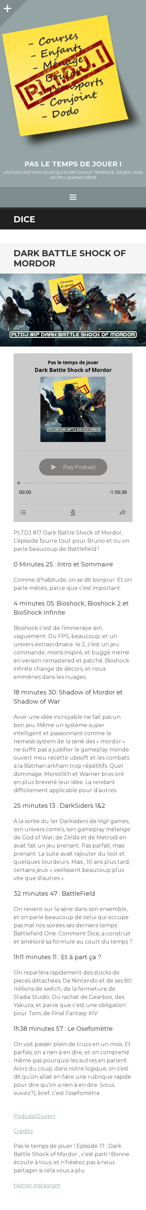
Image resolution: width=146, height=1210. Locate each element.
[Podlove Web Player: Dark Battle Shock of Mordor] (73, 437)
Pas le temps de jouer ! (73, 164)
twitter (24, 1185)
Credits (23, 1131)
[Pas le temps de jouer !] (73, 83)
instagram (47, 1185)
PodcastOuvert (35, 1116)
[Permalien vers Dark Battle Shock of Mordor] (73, 310)
